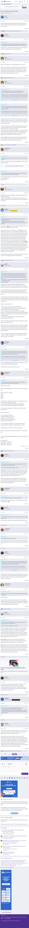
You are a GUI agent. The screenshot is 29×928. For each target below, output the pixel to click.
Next (19, 754)
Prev (9, 754)
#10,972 (27, 493)
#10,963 (27, 62)
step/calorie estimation (10, 436)
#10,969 (26, 347)
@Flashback (3, 470)
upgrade (8, 809)
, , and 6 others (12, 31)
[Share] (24, 21)
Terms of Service (13, 917)
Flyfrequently (3, 863)
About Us (2, 917)
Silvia (20, 863)
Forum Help (23, 917)
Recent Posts (4, 828)
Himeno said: (4, 156)
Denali (17, 861)
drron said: (3, 104)
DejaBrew (22, 860)
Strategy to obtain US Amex (9, 852)
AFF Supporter (14, 210)
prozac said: (4, 496)
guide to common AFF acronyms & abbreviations (17, 824)
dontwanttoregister (4, 865)
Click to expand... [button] (15, 100)
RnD (9, 864)
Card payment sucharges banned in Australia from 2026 (15, 836)
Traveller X (12, 860)
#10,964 (26, 86)
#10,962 (27, 39)
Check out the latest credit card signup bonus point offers (13, 668)
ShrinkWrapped (17, 860)
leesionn (11, 865)
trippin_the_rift (20, 864)
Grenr (7, 863)
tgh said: (3, 217)
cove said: (3, 42)
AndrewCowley (21, 861)
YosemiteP (6, 864)
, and (10, 145)
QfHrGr (8, 860)
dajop (5, 860)
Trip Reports (5, 850)
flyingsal (13, 861)
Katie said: (3, 171)
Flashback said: (4, 462)
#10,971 (27, 459)
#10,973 (27, 512)
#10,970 (27, 377)
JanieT (15, 864)
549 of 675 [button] (15, 754)
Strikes (5, 861)
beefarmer (4, 13)
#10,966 (26, 193)
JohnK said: (4, 349)
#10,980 (26, 728)
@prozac (3, 645)
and (7, 54)
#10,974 (27, 534)
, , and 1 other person (12, 751)
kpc (27, 863)
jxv (8, 865)
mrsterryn (17, 863)
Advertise (6, 918)
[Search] (27, 1)
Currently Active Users (6, 858)
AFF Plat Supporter (16, 699)
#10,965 (27, 153)
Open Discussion (6, 844)
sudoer (2, 864)
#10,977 (27, 617)
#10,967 (27, 214)
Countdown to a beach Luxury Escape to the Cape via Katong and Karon (14, 846)
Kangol (8, 861)
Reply (27, 28)
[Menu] (1, 1)
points (25, 860)
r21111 (9, 863)
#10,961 (27, 21)
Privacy (19, 917)
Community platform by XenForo (10, 920)
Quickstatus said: (5, 89)
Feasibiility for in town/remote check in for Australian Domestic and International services (14, 841)
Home (2, 918)
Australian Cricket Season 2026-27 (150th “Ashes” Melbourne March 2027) (13, 830)
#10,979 (27, 703)
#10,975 (27, 557)
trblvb (11, 861)
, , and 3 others (8, 78)
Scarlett (2, 861)
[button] (2, 764)
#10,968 (26, 269)
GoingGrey (13, 863)
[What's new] (24, 1)
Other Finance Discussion (7, 838)
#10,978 (27, 682)
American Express (6, 854)
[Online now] (3, 150)
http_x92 (2, 860)
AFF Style (4, 915)
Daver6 (14, 865)
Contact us (7, 917)
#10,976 (27, 589)
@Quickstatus (4, 639)
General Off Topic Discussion (8, 834)
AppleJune (12, 864)
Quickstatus (24, 863)
